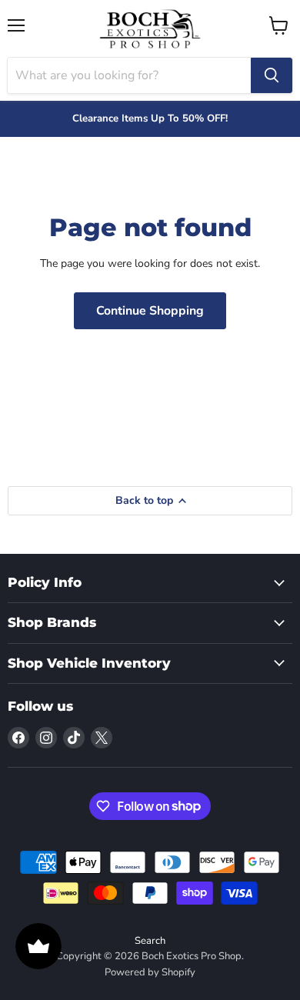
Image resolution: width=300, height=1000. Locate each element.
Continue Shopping (150, 310)
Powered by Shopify (150, 972)
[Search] (271, 75)
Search (150, 941)
